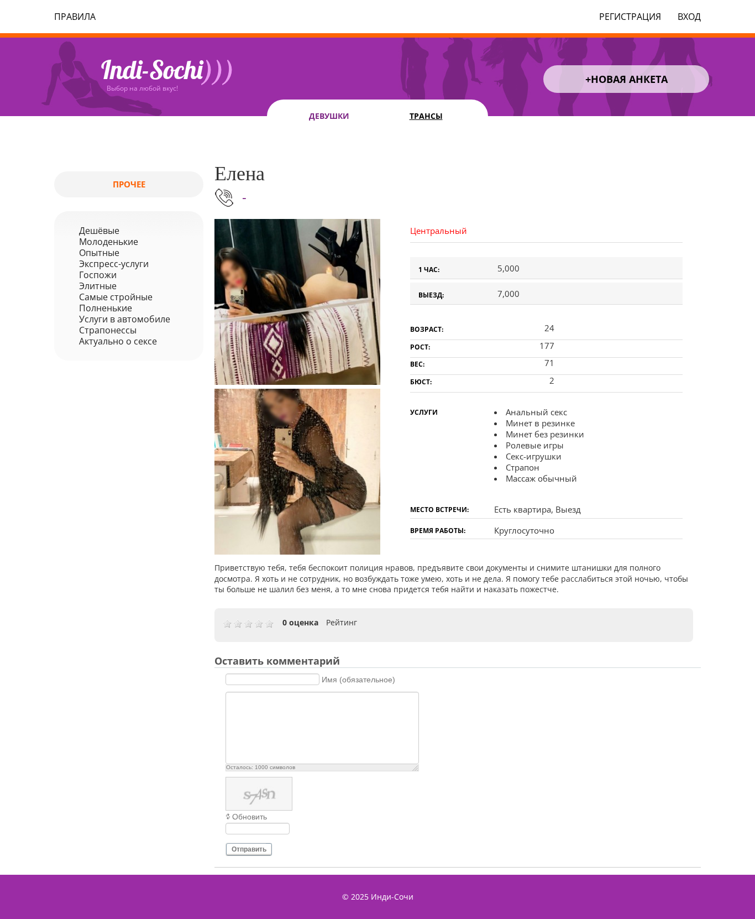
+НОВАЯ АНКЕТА (626, 79)
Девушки (329, 116)
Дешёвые (99, 230)
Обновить (249, 816)
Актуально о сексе (118, 341)
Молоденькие (108, 241)
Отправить (249, 849)
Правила (75, 17)
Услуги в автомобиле (124, 319)
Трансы (426, 116)
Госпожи (98, 274)
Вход (689, 17)
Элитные (98, 285)
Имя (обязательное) (358, 679)
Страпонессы (108, 330)
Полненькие (105, 308)
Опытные (99, 252)
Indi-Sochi (167, 70)
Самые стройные (116, 296)
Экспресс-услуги (114, 263)
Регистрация (630, 17)
